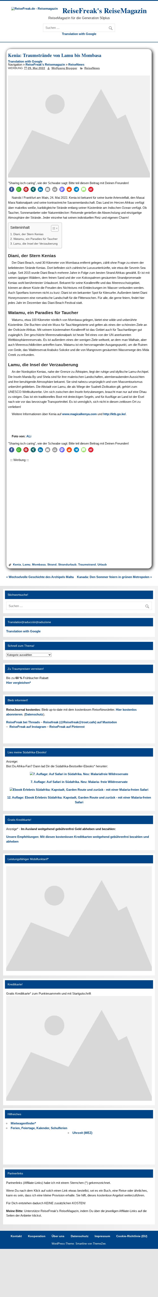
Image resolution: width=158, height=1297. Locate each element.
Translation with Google (79, 34)
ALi (28, 436)
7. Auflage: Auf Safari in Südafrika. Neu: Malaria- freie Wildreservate (79, 782)
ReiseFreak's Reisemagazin (45, 64)
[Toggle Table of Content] (53, 228)
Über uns (58, 1236)
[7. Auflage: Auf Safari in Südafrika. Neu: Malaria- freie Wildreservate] (79, 774)
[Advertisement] (79, 506)
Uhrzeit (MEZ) (82, 1132)
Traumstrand (87, 564)
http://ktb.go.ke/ (114, 414)
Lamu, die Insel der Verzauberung (35, 243)
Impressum (102, 1236)
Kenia (17, 564)
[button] (11, 189)
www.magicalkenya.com (79, 414)
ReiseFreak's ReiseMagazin (104, 10)
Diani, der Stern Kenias (28, 234)
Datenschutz (34, 714)
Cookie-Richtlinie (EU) (131, 1236)
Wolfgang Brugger (64, 68)
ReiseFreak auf (27, 726)
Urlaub (102, 564)
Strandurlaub (67, 564)
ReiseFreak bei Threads (23, 722)
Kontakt (16, 1236)
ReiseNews (76, 64)
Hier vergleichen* (18, 682)
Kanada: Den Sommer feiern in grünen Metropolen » (114, 577)
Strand (52, 564)
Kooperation (36, 1236)
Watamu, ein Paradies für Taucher (35, 238)
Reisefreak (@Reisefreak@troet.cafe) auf (80, 722)
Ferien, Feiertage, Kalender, (39, 1128)
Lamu (26, 564)
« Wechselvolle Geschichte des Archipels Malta (40, 577)
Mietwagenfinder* (23, 1123)
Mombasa (39, 564)
